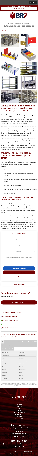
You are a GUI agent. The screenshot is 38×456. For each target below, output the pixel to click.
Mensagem (19, 254)
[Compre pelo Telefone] (19, 277)
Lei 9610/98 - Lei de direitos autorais (15, 385)
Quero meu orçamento (19, 302)
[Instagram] (23, 437)
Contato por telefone (19, 272)
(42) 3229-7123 (19, 431)
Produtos (19, 406)
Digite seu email (19, 237)
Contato (19, 417)
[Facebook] (20, 437)
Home (19, 400)
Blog (19, 408)
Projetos (19, 404)
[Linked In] (15, 437)
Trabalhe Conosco (19, 412)
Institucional (19, 402)
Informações (19, 414)
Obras (19, 410)
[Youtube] (17, 437)
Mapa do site (19, 419)
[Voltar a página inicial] (19, 15)
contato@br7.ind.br (20, 433)
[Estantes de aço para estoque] (10, 40)
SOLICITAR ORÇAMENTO (19, 8)
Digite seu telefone (19, 243)
